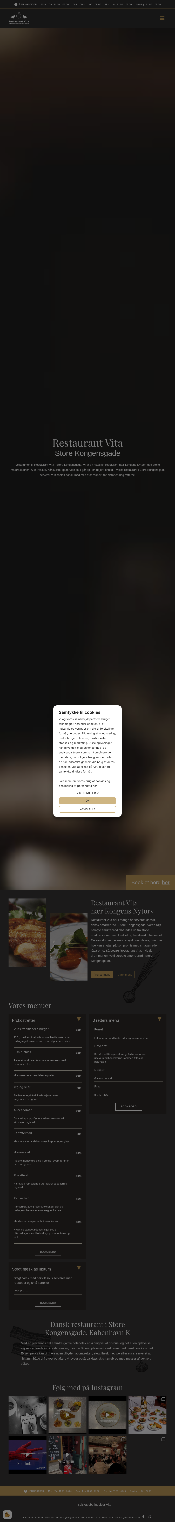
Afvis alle (87, 809)
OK (87, 800)
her (95, 785)
